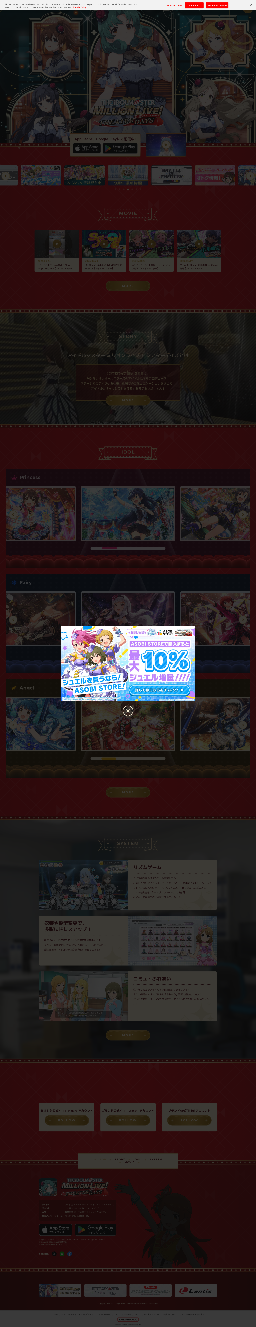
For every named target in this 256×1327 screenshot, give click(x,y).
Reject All (194, 5)
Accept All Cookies (217, 5)
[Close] (251, 4)
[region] (128, 5)
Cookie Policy (79, 7)
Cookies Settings (173, 5)
